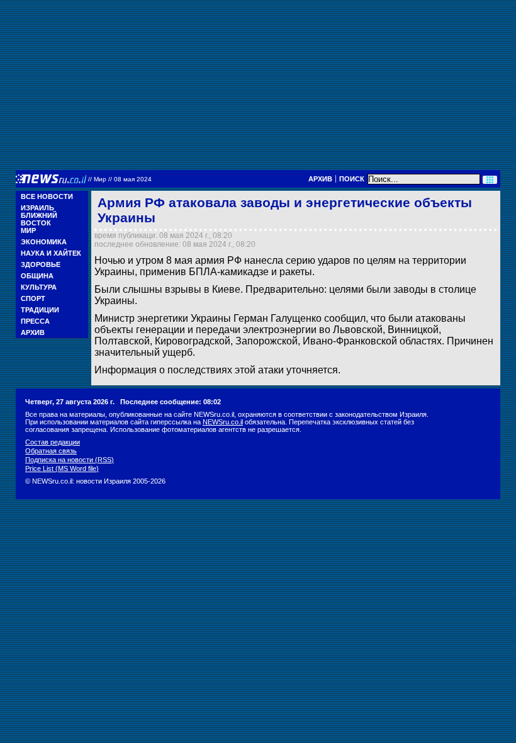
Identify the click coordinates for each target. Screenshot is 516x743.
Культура (39, 287)
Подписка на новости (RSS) (69, 459)
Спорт (33, 298)
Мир (28, 230)
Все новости (47, 196)
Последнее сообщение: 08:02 (170, 402)
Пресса (35, 321)
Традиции (40, 310)
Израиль (37, 208)
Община (37, 276)
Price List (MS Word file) (62, 468)
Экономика (44, 242)
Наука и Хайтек (51, 253)
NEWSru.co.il (223, 422)
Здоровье (40, 264)
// (120, 179)
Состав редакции (52, 442)
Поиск (351, 179)
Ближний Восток (39, 219)
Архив (320, 179)
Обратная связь (51, 451)
